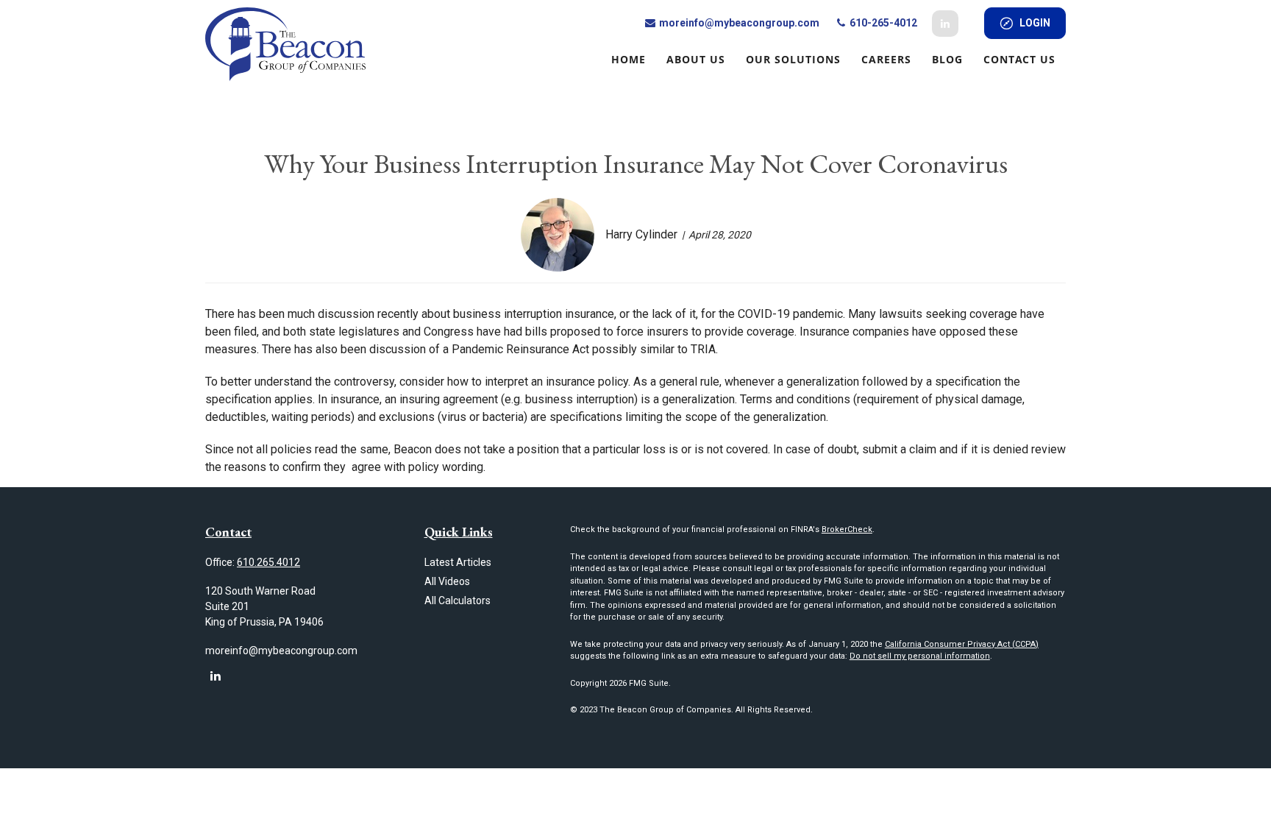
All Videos (447, 581)
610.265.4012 (268, 562)
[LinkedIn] (945, 23)
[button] (628, 58)
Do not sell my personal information (920, 656)
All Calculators (457, 600)
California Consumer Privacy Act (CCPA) (962, 644)
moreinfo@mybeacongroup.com (738, 23)
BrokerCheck (847, 529)
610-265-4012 (882, 23)
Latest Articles (457, 562)
